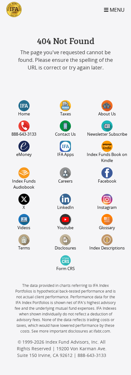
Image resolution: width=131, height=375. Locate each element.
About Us (107, 114)
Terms (24, 248)
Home (24, 114)
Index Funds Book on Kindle (107, 158)
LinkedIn (65, 208)
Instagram (107, 208)
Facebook (107, 181)
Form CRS (65, 269)
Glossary (107, 228)
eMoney (24, 155)
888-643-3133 (23, 135)
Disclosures (65, 248)
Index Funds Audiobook (24, 184)
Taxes (65, 114)
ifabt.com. (102, 331)
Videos (23, 228)
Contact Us (65, 135)
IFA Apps (65, 155)
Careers (65, 181)
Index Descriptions (107, 248)
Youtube (65, 228)
